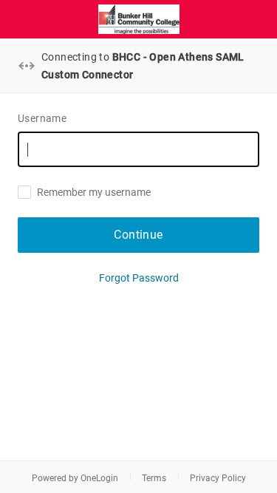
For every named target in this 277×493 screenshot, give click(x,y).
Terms (154, 478)
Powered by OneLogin (75, 478)
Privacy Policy (218, 478)
